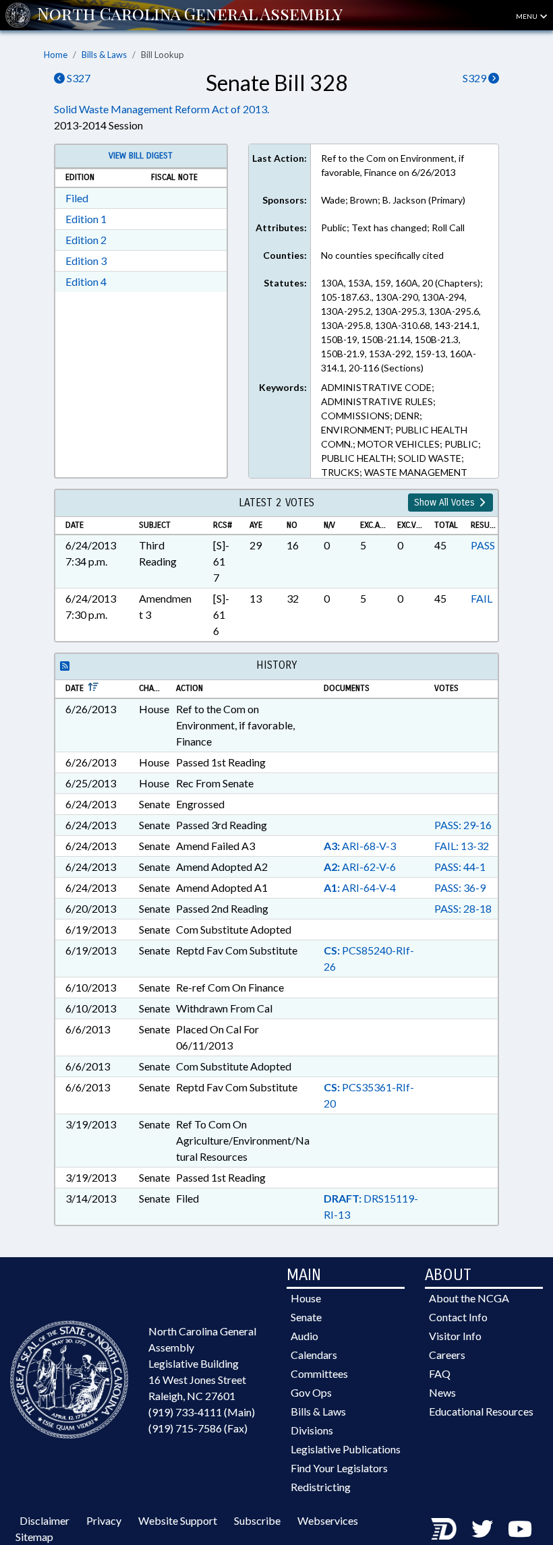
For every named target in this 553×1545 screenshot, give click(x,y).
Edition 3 (86, 260)
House (306, 1298)
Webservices (327, 1520)
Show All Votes (445, 502)
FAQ (439, 1373)
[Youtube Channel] (519, 1528)
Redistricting (321, 1486)
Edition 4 (86, 281)
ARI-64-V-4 (360, 887)
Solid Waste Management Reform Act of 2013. (161, 108)
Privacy (103, 1520)
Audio (304, 1335)
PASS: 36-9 (460, 887)
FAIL (481, 598)
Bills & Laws (104, 54)
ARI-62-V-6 (360, 866)
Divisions (312, 1430)
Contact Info (458, 1316)
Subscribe (257, 1520)
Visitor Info (455, 1335)
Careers (447, 1354)
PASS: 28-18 (463, 908)
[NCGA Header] (190, 15)
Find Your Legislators (339, 1467)
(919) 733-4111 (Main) (201, 1411)
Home (55, 54)
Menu (527, 16)
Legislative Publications (346, 1449)
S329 (475, 77)
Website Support (177, 1520)
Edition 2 (86, 239)
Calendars (314, 1354)
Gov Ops (311, 1392)
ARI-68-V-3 (360, 845)
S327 (77, 77)
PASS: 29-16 (463, 824)
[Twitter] (482, 1528)
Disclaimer (44, 1520)
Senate (306, 1316)
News (442, 1392)
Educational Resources (481, 1411)
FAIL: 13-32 (461, 845)
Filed (76, 197)
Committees (319, 1373)
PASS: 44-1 (460, 866)
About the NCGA (469, 1298)
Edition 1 (86, 218)
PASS (483, 545)
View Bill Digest (141, 155)
